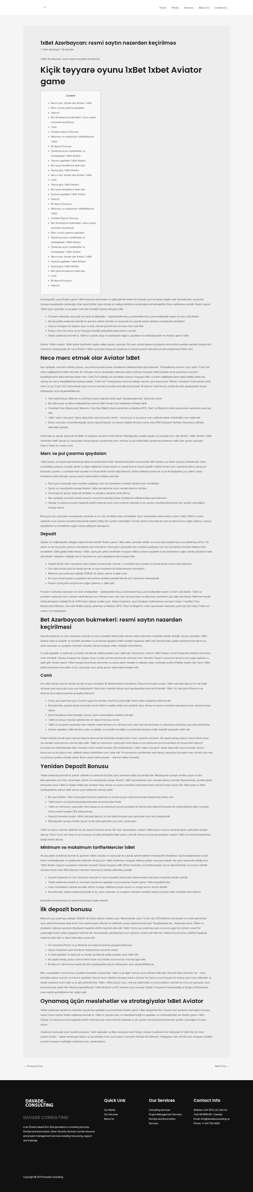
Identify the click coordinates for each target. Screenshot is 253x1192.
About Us (204, 7)
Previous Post (33, 1066)
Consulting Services (159, 1110)
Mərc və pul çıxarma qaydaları (67, 107)
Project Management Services (165, 1114)
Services (189, 7)
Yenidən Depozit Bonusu (64, 131)
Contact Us (220, 7)
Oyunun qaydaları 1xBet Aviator (68, 160)
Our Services (111, 1114)
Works (175, 7)
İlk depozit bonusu (61, 146)
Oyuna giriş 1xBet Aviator (65, 170)
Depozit (55, 112)
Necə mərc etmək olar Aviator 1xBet (71, 103)
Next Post (222, 1066)
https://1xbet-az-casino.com (56, 445)
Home (163, 7)
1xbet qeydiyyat (51, 49)
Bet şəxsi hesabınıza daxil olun (68, 165)
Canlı (53, 127)
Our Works (109, 1110)
